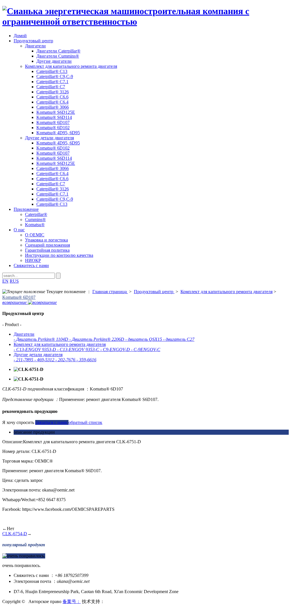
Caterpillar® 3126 (52, 91)
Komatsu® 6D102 (53, 127)
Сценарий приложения (47, 245)
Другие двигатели (54, 61)
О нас (19, 229)
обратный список (85, 422)
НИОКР (33, 260)
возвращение (15, 302)
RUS (14, 281)
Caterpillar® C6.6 (52, 96)
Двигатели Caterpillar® (58, 51)
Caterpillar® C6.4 (52, 102)
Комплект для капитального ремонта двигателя (71, 66)
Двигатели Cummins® (57, 56)
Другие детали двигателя (49, 137)
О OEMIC (34, 234)
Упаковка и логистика (46, 240)
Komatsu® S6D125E (55, 112)
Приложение (26, 209)
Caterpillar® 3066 (52, 107)
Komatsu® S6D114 (54, 117)
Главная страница (110, 291)
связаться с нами (51, 422)
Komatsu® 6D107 (53, 122)
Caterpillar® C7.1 (52, 81)
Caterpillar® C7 (50, 86)
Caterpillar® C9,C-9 (54, 76)
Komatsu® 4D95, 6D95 (58, 132)
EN (5, 281)
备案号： (72, 601)
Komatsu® (35, 224)
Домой (20, 35)
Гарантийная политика (47, 250)
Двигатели (35, 45)
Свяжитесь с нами (31, 265)
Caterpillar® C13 (51, 71)
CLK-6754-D (14, 533)
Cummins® (35, 219)
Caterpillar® (36, 214)
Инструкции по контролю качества (59, 255)
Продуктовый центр (33, 40)
